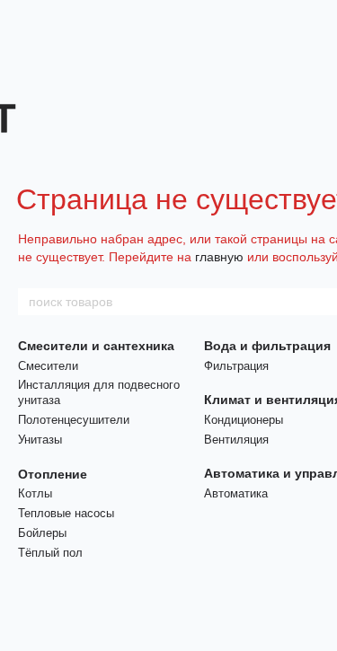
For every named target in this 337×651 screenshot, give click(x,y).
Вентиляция (236, 439)
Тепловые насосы (66, 513)
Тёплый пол (50, 552)
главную (219, 257)
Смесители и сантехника (96, 346)
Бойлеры (42, 533)
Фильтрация (236, 366)
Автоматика (236, 493)
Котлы (35, 493)
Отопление (52, 474)
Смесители (48, 366)
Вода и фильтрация (267, 346)
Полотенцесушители (73, 420)
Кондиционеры (243, 420)
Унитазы (40, 439)
